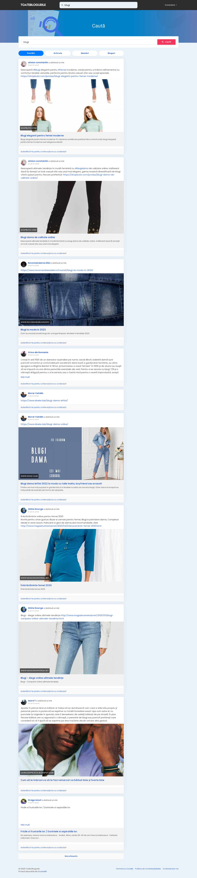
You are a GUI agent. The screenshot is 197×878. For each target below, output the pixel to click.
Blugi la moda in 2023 (33, 329)
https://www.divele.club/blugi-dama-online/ (44, 424)
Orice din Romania (38, 352)
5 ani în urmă (33, 396)
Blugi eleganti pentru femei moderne (42, 135)
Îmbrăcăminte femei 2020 (36, 585)
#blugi (36, 69)
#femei (62, 69)
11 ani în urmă (33, 803)
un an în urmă (33, 164)
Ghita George (35, 509)
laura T (32, 700)
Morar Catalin (35, 393)
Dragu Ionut (34, 800)
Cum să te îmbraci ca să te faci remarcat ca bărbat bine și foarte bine (62, 780)
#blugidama (81, 168)
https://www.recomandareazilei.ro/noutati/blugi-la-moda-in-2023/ (57, 270)
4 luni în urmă (33, 65)
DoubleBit (42, 871)
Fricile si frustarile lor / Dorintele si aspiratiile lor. (49, 831)
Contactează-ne (171, 868)
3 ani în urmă (33, 265)
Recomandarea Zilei (39, 262)
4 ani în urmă (33, 355)
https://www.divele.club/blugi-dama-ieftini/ (44, 400)
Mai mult (25, 376)
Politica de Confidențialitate (148, 868)
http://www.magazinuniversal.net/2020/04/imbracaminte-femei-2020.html (61, 525)
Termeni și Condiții (125, 868)
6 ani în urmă (33, 512)
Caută (168, 42)
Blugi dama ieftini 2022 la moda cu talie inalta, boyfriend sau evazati (61, 483)
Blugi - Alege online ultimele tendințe (42, 678)
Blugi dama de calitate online (38, 237)
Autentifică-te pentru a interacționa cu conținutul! (43, 151)
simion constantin (38, 62)
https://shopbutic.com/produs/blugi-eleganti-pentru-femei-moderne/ (59, 76)
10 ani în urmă (33, 703)
